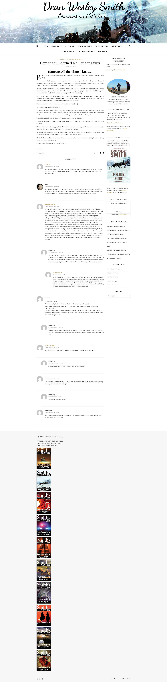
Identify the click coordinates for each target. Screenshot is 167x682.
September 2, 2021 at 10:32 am (52, 299)
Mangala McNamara (113, 242)
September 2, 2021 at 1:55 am (52, 166)
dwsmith (41, 153)
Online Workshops (68, 51)
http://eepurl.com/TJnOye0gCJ (116, 70)
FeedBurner (122, 214)
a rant (39, 149)
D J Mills (47, 164)
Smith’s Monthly (101, 46)
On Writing (70, 60)
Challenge (61, 60)
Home (46, 46)
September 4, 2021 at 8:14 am (52, 412)
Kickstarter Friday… (120, 226)
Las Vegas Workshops (87, 51)
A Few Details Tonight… (114, 269)
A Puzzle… (118, 258)
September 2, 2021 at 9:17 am (52, 206)
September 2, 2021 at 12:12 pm (52, 347)
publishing (79, 60)
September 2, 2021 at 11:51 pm (55, 396)
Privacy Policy (116, 46)
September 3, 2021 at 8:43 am (60, 274)
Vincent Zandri (50, 204)
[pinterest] (42, 679)
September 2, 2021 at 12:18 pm (55, 363)
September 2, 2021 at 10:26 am (55, 252)
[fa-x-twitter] (37, 679)
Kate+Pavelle (57, 273)
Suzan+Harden (50, 346)
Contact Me (103, 51)
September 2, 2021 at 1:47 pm (52, 379)
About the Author (58, 46)
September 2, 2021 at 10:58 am (55, 327)
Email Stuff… (110, 285)
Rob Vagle (110, 238)
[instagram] (40, 679)
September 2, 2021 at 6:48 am (52, 186)
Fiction (71, 46)
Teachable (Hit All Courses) (115, 123)
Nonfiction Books (84, 46)
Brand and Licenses (124, 230)
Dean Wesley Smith (83, 6)
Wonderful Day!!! (112, 281)
